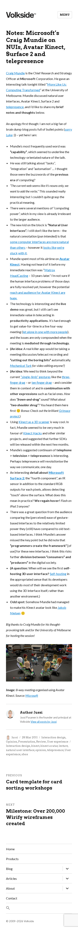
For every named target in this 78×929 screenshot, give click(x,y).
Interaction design (53, 737)
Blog (9, 869)
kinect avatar (49, 745)
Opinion (11, 741)
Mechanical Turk (21, 365)
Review (41, 741)
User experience (57, 741)
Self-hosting (58, 574)
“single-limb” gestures (36, 377)
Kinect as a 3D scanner (34, 422)
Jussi (15, 737)
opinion (40, 750)
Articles (11, 878)
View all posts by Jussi (44, 721)
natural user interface (20, 750)
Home (10, 849)
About (10, 888)
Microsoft (31, 695)
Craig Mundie (15, 73)
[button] (39, 908)
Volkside (29, 921)
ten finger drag (42, 382)
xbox (24, 754)
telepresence (15, 107)
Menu (65, 14)
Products (12, 859)
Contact (11, 898)
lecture (63, 745)
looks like (49, 247)
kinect (35, 745)
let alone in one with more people (45, 332)
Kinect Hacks (32, 433)
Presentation (26, 741)
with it (22, 253)
